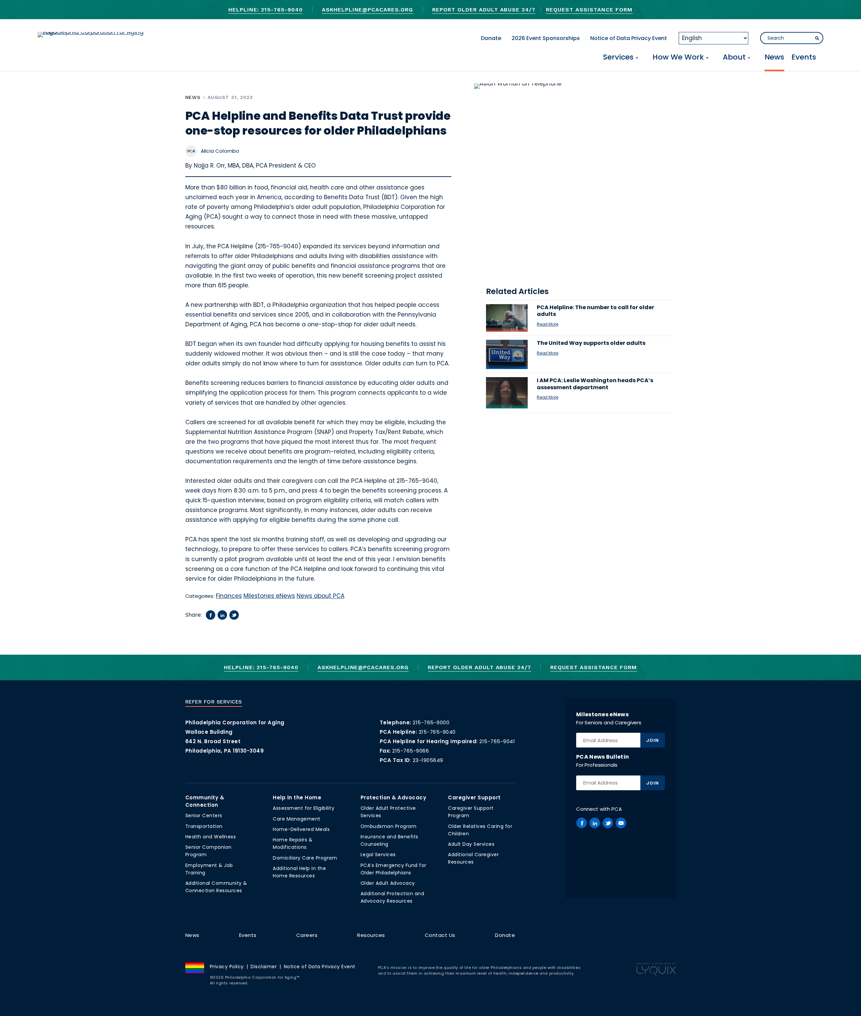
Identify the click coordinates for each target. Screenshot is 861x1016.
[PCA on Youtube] (620, 823)
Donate (491, 38)
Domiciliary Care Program (305, 858)
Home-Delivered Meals (301, 829)
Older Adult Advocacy (388, 883)
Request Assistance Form (589, 9)
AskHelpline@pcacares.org (367, 9)
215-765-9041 (497, 741)
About (734, 57)
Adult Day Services (471, 844)
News (774, 57)
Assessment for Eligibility (303, 808)
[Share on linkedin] (222, 615)
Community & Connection (204, 801)
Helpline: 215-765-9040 (265, 9)
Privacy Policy (227, 966)
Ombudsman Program (389, 826)
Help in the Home (297, 797)
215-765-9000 (431, 722)
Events (803, 57)
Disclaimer (264, 966)
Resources (371, 935)
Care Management (297, 818)
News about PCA (320, 596)
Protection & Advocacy (393, 797)
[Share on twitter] (234, 615)
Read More (547, 324)
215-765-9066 (410, 750)
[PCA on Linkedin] (594, 823)
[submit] (817, 38)
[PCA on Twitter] (607, 823)
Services (618, 57)
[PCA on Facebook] (581, 823)
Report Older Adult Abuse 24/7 (483, 9)
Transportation (204, 826)
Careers (307, 935)
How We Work (678, 57)
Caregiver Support (474, 797)
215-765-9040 (437, 731)
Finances (229, 596)
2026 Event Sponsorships (546, 38)
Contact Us (440, 935)
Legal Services (378, 854)
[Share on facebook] (210, 615)
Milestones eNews (269, 596)
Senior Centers (203, 815)
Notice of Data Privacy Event (628, 38)
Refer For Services (213, 702)
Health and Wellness (210, 836)
